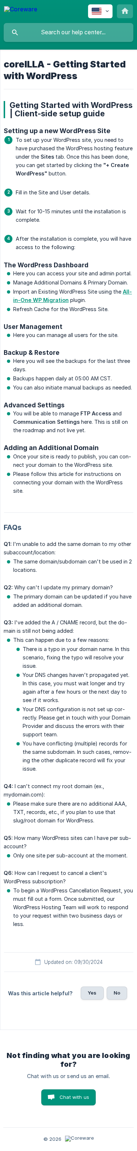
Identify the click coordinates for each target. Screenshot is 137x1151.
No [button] (117, 993)
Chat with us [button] (74, 1097)
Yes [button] (92, 993)
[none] (20, 10)
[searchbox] (68, 32)
